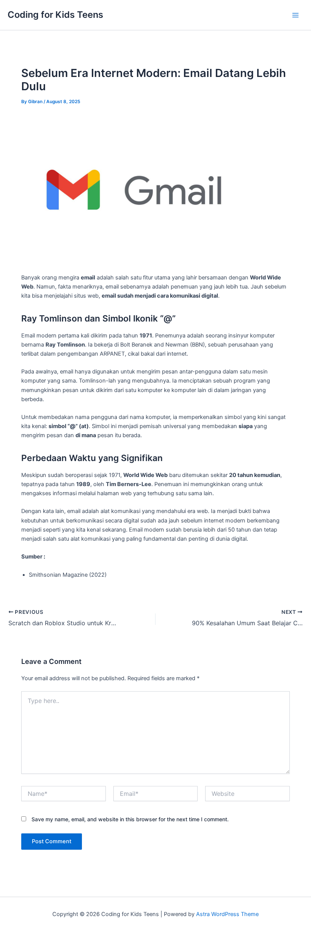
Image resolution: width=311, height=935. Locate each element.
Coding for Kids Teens (55, 14)
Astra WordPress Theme (227, 914)
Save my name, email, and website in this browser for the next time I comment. (130, 819)
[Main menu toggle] (295, 15)
